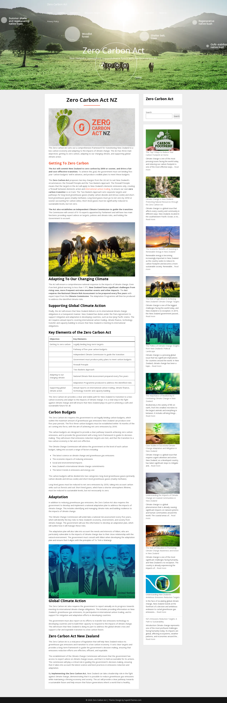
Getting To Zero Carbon (69, 163)
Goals (137, 13)
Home (49, 13)
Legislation (149, 13)
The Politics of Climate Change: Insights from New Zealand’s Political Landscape (162, 349)
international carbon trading (97, 189)
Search (149, 112)
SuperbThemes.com (132, 700)
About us (163, 13)
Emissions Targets (92, 13)
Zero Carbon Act (57, 4)
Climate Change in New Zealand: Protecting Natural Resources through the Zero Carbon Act (162, 202)
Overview (74, 13)
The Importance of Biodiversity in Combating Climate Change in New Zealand (161, 398)
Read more (150, 219)
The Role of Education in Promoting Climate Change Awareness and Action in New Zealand (162, 551)
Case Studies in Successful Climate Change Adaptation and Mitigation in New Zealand (161, 448)
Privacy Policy (53, 21)
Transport (110, 13)
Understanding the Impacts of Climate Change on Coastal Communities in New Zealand (162, 498)
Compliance (124, 13)
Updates (61, 13)
